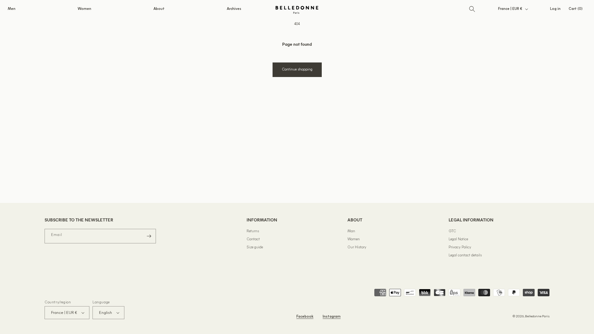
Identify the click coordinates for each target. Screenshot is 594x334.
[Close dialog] (409, 98)
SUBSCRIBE (357, 210)
